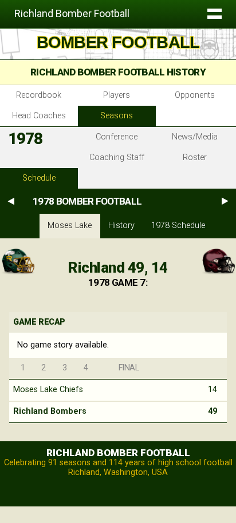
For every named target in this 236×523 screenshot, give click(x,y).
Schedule (39, 178)
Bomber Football (118, 42)
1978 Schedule (178, 225)
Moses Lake (70, 225)
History (121, 225)
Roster (195, 157)
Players (116, 95)
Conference (116, 137)
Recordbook (38, 95)
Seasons (116, 116)
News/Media (195, 137)
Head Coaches (39, 116)
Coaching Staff (116, 157)
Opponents (195, 95)
